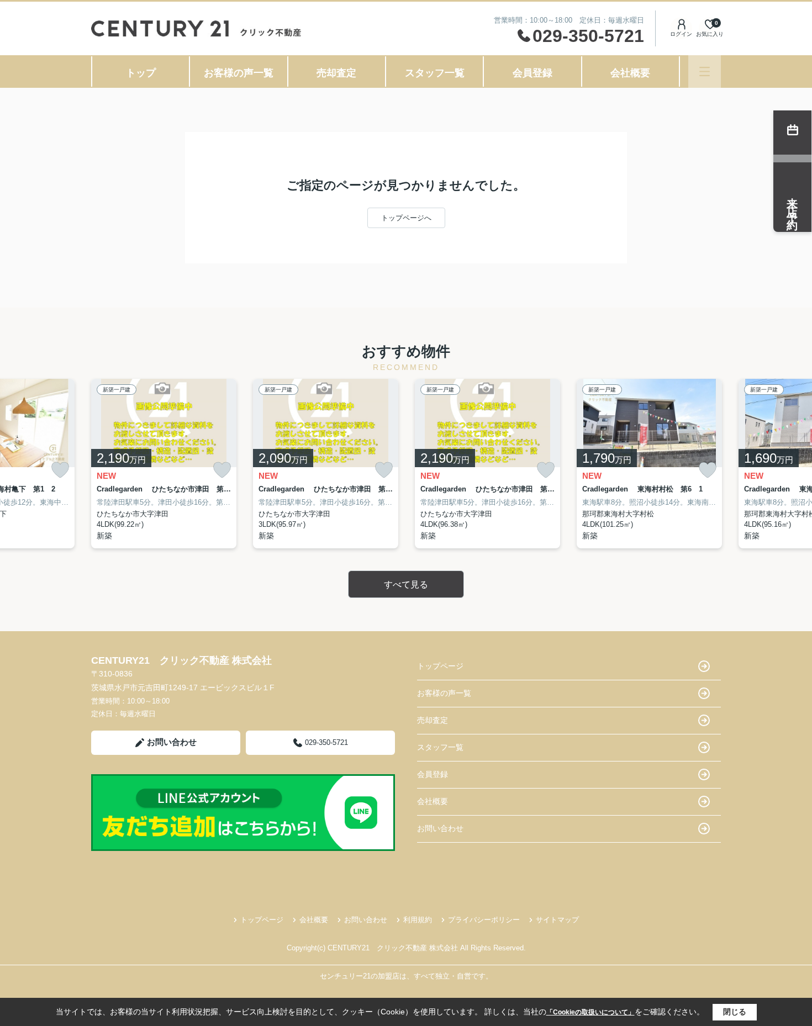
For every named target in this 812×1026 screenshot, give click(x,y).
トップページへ (406, 218)
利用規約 (417, 920)
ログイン (681, 34)
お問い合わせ (172, 742)
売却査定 (336, 72)
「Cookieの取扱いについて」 (590, 1012)
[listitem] (164, 463)
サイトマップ (557, 920)
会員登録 (532, 72)
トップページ (440, 666)
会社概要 (630, 72)
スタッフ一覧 (435, 72)
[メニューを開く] (704, 71)
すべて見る (406, 584)
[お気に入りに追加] (60, 470)
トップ (141, 72)
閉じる (734, 1011)
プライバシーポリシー (484, 920)
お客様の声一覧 (238, 72)
